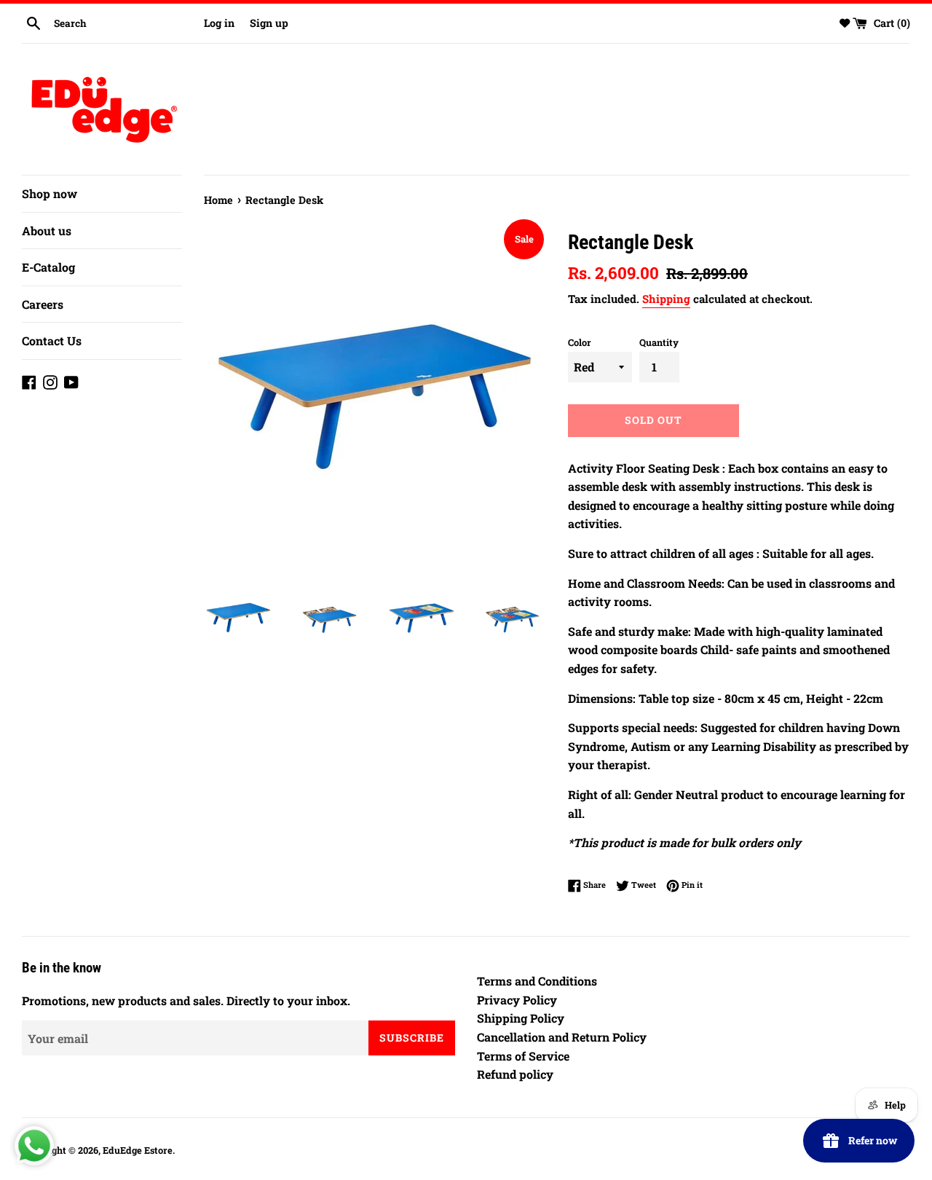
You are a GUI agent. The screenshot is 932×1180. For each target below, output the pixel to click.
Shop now (49, 193)
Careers (42, 304)
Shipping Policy (520, 1018)
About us (46, 230)
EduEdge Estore (138, 1150)
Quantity (659, 342)
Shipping (666, 298)
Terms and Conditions (537, 980)
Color (579, 342)
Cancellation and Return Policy (562, 1037)
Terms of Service (523, 1055)
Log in (219, 23)
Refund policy (515, 1074)
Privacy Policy (517, 999)
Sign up (269, 23)
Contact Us (52, 340)
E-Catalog (48, 267)
